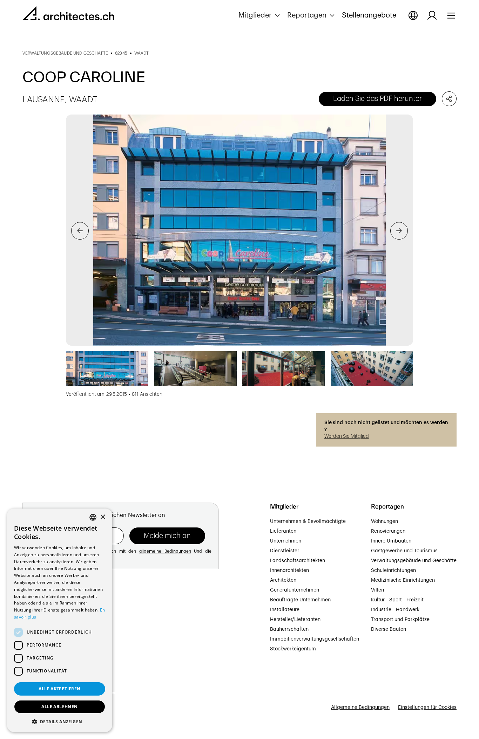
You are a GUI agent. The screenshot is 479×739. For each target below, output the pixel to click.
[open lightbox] (239, 230)
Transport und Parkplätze (400, 619)
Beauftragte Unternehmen (300, 600)
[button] (260, 15)
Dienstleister (284, 550)
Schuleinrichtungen (393, 570)
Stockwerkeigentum (293, 649)
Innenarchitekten (289, 570)
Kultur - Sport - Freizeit (397, 600)
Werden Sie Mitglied (346, 436)
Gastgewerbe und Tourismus (404, 550)
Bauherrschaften (289, 629)
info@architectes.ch (45, 654)
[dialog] (59, 620)
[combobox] (92, 517)
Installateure (284, 609)
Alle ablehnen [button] (59, 707)
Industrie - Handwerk (395, 609)
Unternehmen (285, 541)
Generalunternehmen (294, 590)
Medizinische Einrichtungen (403, 580)
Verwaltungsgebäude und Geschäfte (414, 560)
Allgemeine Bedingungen (360, 707)
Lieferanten (283, 531)
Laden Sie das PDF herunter (377, 98)
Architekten (283, 580)
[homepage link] (68, 14)
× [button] (102, 517)
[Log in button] (432, 15)
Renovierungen (388, 531)
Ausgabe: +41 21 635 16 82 (53, 639)
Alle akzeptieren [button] (59, 689)
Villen (377, 590)
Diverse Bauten (388, 629)
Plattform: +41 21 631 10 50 (53, 647)
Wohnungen (384, 521)
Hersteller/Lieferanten (295, 619)
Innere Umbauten (391, 541)
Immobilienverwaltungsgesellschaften (314, 639)
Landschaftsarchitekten (297, 560)
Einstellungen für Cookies (427, 707)
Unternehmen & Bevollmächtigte (308, 521)
